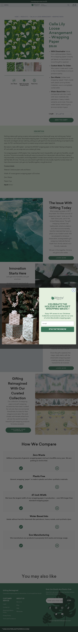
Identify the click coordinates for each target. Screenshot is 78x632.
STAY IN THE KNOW (57, 329)
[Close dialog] (73, 290)
